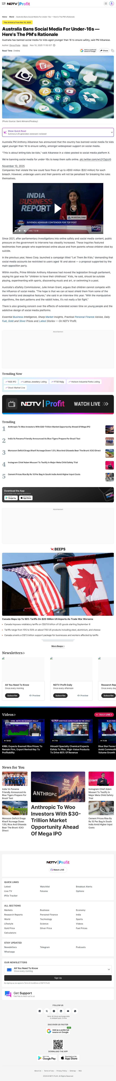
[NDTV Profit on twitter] (47, 1011)
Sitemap (73, 1071)
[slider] (58, 227)
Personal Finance (84, 317)
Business (18, 317)
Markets (8, 910)
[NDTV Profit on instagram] (54, 1011)
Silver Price (46, 928)
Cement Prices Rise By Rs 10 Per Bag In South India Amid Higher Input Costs (100, 823)
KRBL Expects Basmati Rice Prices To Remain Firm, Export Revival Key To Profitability (22, 749)
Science (44, 923)
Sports (79, 919)
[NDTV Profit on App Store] (69, 1058)
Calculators (10, 932)
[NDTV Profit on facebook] (40, 1011)
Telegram (45, 947)
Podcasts (81, 947)
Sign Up (58, 978)
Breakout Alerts (84, 886)
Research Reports (13, 914)
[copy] (112, 50)
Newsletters (10, 947)
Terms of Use (49, 1071)
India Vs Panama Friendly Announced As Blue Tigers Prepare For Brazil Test (14, 794)
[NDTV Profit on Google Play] (46, 1058)
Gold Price (9, 928)
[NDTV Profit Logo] (58, 861)
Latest (42, 321)
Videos (79, 923)
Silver (22, 321)
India (78, 914)
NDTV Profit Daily (62, 684)
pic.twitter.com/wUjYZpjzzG (95, 159)
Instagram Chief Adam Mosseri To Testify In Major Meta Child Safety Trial (101, 794)
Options (80, 891)
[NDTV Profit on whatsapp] (75, 1011)
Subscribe (12, 695)
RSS (80, 1071)
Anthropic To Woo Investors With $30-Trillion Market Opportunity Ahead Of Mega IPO (56, 820)
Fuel (4, 321)
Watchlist (45, 886)
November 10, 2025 (13, 166)
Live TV (8, 891)
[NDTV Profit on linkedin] (61, 1011)
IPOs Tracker (11, 895)
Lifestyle (8, 923)
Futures (44, 891)
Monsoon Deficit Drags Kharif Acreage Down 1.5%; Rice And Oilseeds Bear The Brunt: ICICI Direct (14, 824)
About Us (37, 1071)
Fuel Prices (81, 928)
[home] (18, 3)
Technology (46, 919)
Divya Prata (14, 45)
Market (49, 317)
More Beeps (57, 646)
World (25, 45)
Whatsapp (9, 951)
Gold (11, 321)
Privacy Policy (62, 1071)
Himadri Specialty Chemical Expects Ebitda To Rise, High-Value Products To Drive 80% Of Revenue (70, 749)
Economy (80, 910)
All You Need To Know (17, 684)
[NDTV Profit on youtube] (68, 1011)
